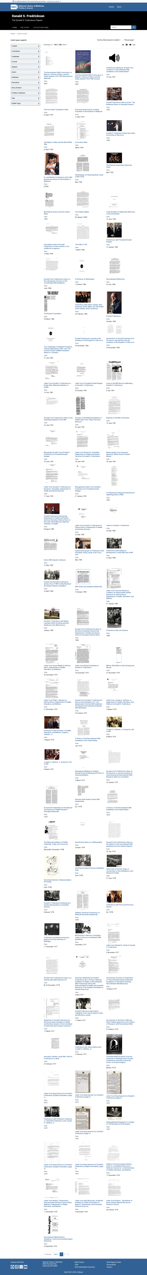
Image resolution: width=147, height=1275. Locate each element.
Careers (109, 1267)
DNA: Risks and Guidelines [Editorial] (88, 587)
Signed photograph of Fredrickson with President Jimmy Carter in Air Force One (89, 552)
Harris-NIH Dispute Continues (55, 560)
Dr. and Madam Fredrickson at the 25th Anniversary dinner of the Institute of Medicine (58, 179)
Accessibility (111, 1265)
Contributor (16, 51)
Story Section (17, 88)
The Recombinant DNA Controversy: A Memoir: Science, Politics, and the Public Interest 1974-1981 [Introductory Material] (58, 75)
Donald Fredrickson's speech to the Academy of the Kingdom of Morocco (89, 339)
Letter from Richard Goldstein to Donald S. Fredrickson (87, 666)
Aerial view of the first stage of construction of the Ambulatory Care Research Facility (119, 871)
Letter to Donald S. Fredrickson (117, 525)
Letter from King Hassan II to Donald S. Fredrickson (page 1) (89, 1132)
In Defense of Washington (84, 279)
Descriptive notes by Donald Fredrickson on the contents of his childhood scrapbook (56, 246)
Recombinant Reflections (115, 279)
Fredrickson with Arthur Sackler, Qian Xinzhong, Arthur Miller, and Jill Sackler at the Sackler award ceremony (89, 307)
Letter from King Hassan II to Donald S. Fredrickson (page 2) (120, 1097)
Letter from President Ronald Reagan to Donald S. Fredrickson (88, 384)
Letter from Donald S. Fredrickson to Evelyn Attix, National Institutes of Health (57, 385)
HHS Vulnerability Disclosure (85, 1267)
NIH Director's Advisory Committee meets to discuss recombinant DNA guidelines (88, 937)
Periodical (15, 82)
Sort (108, 40)
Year (13, 98)
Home (14, 27)
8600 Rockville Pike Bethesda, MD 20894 (50, 1265)
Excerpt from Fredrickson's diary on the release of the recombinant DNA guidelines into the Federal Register (119, 844)
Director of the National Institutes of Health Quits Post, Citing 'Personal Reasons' (88, 420)
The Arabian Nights (82, 212)
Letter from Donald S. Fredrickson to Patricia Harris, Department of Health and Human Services (88, 527)
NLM (65, 1272)
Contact (111, 7)
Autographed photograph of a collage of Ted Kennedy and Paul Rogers (120, 1123)
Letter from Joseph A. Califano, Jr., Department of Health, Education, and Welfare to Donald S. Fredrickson (120, 702)
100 (128, 40)
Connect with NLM (17, 1262)
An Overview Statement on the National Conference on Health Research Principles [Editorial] (58, 809)
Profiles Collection (18, 93)
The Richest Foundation (52, 314)
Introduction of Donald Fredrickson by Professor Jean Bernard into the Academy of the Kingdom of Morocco (120, 340)
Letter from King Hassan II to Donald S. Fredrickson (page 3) (89, 1096)
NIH (70, 1272)
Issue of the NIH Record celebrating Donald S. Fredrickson (119, 384)
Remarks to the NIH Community (117, 418)
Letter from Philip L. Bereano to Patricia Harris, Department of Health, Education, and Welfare (57, 702)
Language (15, 56)
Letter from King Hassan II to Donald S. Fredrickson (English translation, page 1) (58, 1095)
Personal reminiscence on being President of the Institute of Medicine (88, 110)
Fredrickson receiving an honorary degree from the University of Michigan (56, 939)
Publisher (15, 77)
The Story (24, 27)
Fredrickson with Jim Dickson (117, 630)
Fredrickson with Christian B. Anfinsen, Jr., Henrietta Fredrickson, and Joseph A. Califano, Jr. (58, 1121)
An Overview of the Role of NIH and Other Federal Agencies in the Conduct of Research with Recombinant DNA (120, 1022)
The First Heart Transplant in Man (56, 110)
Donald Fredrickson (113, 316)
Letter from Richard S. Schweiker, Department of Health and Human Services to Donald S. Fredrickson (87, 454)
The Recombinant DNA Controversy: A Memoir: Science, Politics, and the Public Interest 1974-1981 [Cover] (89, 77)
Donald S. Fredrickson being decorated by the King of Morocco (120, 134)
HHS (74, 1272)
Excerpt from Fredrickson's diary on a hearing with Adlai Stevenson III (57, 979)
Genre (14, 72)
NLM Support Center (114, 1262)
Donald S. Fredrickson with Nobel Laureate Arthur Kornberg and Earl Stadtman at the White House (56, 623)
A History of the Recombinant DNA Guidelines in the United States (87, 739)
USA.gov (80, 1272)
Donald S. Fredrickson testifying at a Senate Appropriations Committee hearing (57, 905)
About (119, 7)
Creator (14, 46)
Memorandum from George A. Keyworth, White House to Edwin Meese (118, 454)
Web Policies (79, 1262)
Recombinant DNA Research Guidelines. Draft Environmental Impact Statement (58, 1239)
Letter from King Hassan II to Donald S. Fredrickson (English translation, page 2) (58, 1166)
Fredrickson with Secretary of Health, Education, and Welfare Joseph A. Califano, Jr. (57, 732)
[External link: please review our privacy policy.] (12, 1267)
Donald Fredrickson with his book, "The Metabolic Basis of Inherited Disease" (120, 103)
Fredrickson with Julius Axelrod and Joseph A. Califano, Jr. (88, 1048)
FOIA (76, 1265)
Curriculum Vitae (81, 142)
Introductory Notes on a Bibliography (88, 842)
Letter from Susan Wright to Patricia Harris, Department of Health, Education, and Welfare (57, 667)
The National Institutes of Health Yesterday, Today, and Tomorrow (56, 843)
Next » (65, 45)
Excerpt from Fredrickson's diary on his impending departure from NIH (58, 419)
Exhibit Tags (16, 103)
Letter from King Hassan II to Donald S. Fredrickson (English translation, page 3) (89, 1166)
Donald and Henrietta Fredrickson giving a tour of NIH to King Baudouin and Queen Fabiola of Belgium (57, 584)
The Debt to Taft (81, 244)
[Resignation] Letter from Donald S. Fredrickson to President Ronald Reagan (57, 454)
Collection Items (40, 27)
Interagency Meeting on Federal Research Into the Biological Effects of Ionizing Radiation (89, 773)
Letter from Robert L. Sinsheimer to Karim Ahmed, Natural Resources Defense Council (119, 1202)
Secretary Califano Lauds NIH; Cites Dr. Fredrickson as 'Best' (58, 1057)
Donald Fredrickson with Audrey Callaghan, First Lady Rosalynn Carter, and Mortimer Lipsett (89, 1013)
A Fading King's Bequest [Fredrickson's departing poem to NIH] (120, 494)
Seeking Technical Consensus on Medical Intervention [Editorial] (87, 914)
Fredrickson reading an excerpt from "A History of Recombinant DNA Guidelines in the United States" (119, 70)
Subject (14, 67)
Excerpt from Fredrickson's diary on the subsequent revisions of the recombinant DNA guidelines (57, 281)
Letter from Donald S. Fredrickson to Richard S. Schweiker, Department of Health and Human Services (57, 489)
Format (14, 62)
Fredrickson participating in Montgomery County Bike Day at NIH (119, 551)
